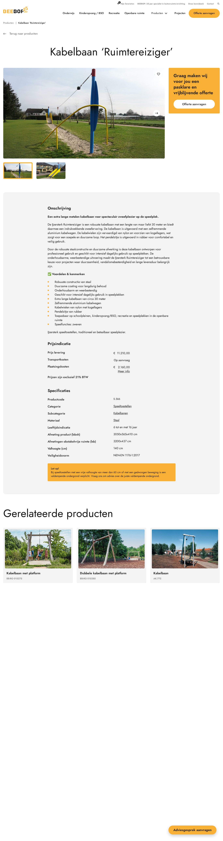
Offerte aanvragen (204, 13)
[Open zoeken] (217, 4)
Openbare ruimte (134, 13)
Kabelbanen (120, 413)
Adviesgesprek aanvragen (192, 830)
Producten (157, 13)
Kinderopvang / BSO (91, 13)
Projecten (180, 13)
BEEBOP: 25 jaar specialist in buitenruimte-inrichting (161, 3)
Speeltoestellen (122, 406)
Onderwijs (68, 13)
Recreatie (114, 13)
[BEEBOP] (15, 10)
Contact (210, 3)
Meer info (124, 371)
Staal (116, 420)
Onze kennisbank (196, 3)
